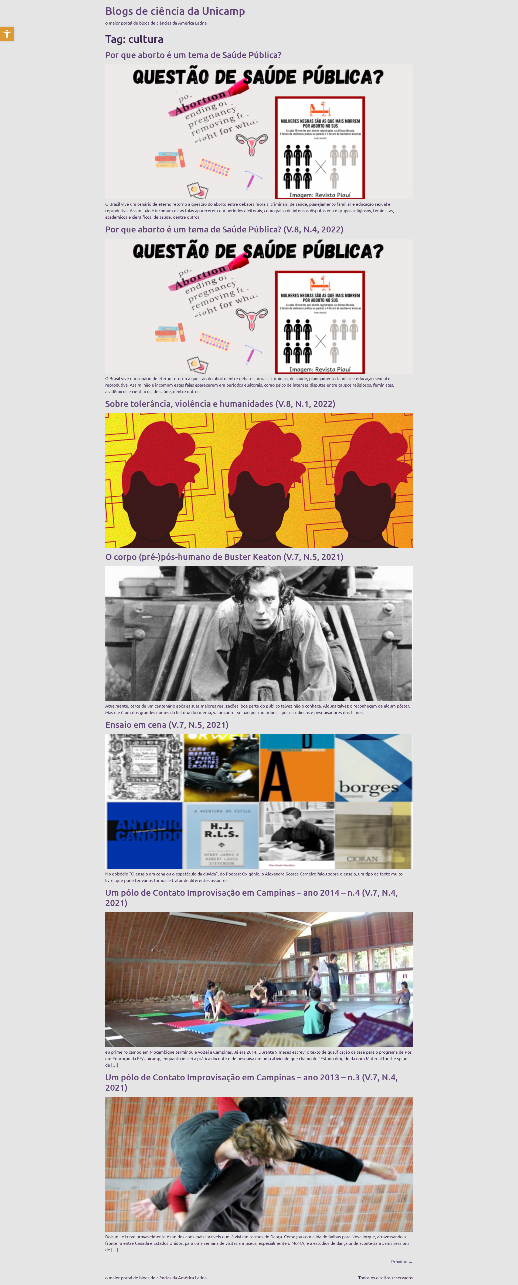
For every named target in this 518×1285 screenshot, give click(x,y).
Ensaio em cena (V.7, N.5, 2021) (167, 724)
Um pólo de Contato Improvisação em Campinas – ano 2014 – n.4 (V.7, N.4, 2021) (251, 897)
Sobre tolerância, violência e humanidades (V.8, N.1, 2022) (220, 403)
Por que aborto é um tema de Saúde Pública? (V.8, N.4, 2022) (224, 229)
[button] (7, 34)
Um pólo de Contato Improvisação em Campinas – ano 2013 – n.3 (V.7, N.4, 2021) (251, 1082)
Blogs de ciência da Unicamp (175, 10)
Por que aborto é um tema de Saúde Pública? (193, 54)
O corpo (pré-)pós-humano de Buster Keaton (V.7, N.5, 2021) (224, 556)
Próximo (402, 1261)
